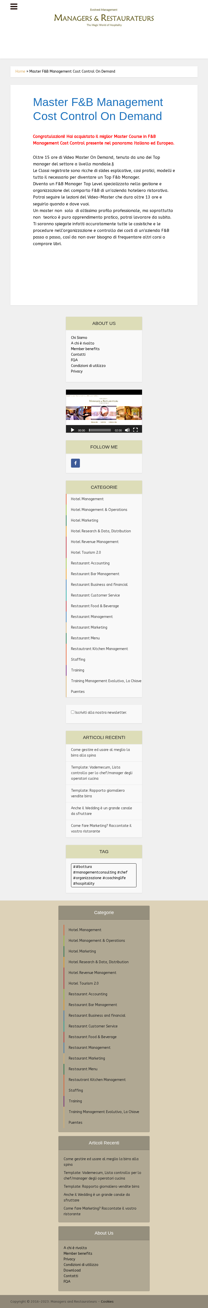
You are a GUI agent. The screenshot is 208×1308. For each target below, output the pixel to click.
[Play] (72, 430)
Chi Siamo (79, 338)
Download (72, 1270)
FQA (74, 360)
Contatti (78, 354)
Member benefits (85, 349)
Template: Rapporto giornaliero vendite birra (101, 1186)
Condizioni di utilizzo (88, 366)
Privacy (76, 371)
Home (20, 71)
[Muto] (127, 430)
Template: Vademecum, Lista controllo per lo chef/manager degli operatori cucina (101, 773)
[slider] (100, 430)
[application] (104, 411)
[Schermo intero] (135, 430)
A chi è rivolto (82, 343)
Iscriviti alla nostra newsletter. (100, 712)
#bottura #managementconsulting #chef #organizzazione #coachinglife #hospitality (100, 875)
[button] (104, 411)
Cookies (107, 1301)
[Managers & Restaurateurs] (104, 16)
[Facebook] (75, 463)
